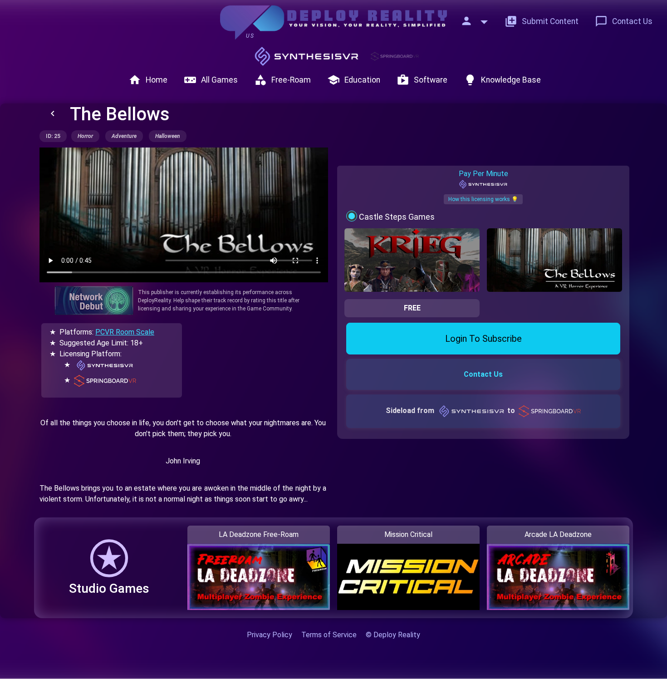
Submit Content (542, 21)
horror (85, 136)
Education (353, 80)
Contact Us (623, 21)
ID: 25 (53, 136)
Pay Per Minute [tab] (483, 173)
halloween (167, 136)
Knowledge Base (502, 80)
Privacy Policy (269, 634)
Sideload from (450, 410)
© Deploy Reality (393, 634)
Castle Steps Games (397, 216)
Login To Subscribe (483, 338)
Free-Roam (282, 80)
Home (147, 80)
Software (422, 80)
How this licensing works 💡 (483, 199)
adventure (124, 136)
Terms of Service (329, 634)
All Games (211, 80)
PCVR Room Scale (124, 332)
